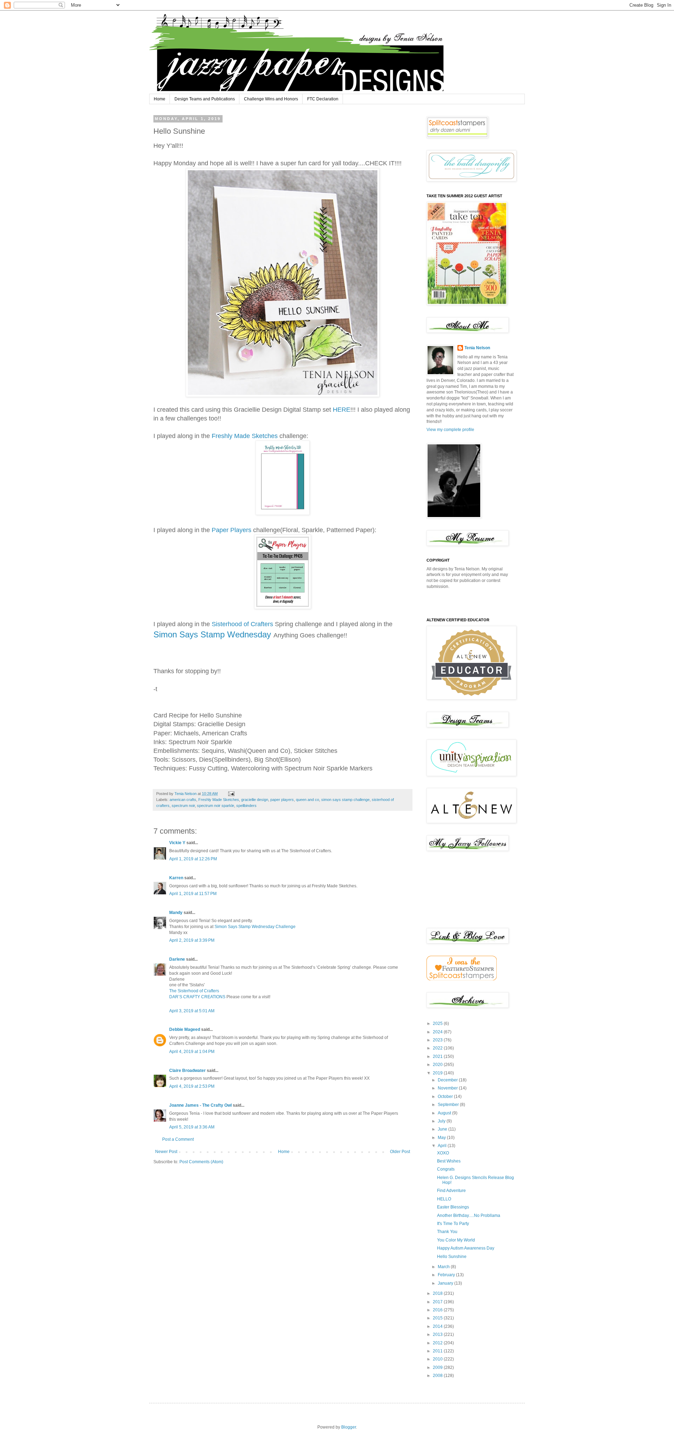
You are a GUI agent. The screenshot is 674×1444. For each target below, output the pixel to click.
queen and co (307, 799)
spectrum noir (183, 805)
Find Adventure (451, 1190)
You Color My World (456, 1240)
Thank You (447, 1231)
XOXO (443, 1153)
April (443, 1145)
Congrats (446, 1169)
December (448, 1080)
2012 (438, 1342)
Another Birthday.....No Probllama (468, 1215)
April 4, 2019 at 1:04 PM (191, 1051)
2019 (438, 1073)
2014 (438, 1326)
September (449, 1104)
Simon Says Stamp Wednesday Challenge (255, 926)
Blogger (348, 1427)
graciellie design (254, 799)
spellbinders (246, 805)
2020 (438, 1064)
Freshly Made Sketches (245, 435)
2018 (438, 1293)
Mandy (176, 912)
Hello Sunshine (452, 1256)
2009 (438, 1367)
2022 (438, 1048)
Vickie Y (177, 842)
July (442, 1121)
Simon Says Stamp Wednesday (213, 634)
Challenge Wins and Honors (271, 99)
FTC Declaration (322, 99)
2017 (438, 1301)
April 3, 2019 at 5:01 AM (191, 1010)
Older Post (400, 1151)
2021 (438, 1056)
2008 (438, 1375)
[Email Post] (231, 793)
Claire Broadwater (187, 1070)
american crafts (183, 799)
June (443, 1129)
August (445, 1113)
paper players (282, 799)
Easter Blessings (453, 1207)
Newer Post (166, 1151)
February (447, 1274)
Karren (176, 877)
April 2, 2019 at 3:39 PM (191, 940)
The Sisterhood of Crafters (194, 990)
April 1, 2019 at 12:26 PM (193, 858)
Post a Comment (178, 1139)
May (442, 1137)
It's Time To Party (453, 1223)
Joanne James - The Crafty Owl (200, 1105)
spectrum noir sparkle (215, 805)
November (448, 1088)
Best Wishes (449, 1161)
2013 (438, 1334)
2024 (438, 1031)
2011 (438, 1351)
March (444, 1266)
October (446, 1096)
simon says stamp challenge (345, 799)
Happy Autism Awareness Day (465, 1248)
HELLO (444, 1199)
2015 (438, 1318)
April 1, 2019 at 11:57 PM (193, 893)
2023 (438, 1040)
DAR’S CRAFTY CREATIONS (197, 996)
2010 (438, 1359)
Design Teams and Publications (204, 99)
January (446, 1283)
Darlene (177, 959)
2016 (438, 1309)
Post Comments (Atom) (201, 1161)
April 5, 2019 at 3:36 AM (191, 1127)
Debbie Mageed (184, 1029)
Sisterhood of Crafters (243, 624)
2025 (438, 1023)
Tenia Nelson (477, 347)
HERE (341, 409)
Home (159, 99)
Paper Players (231, 530)
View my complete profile (450, 429)
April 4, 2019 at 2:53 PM (191, 1086)
